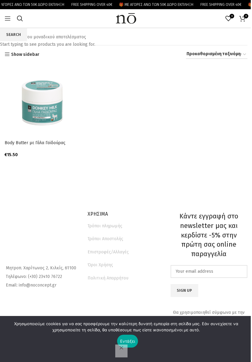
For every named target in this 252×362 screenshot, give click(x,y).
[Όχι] (121, 351)
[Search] (20, 18)
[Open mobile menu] (8, 18)
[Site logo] (126, 18)
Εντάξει (127, 341)
